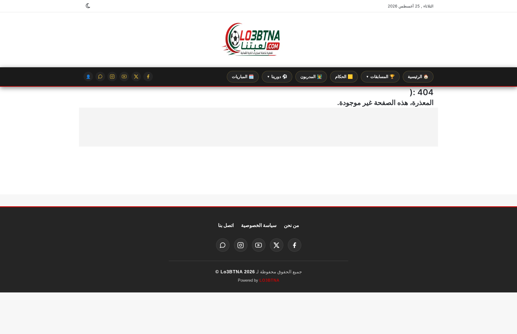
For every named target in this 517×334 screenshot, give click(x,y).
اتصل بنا (226, 225)
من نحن (291, 225)
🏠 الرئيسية (418, 76)
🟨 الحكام (344, 76)
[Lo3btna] (258, 40)
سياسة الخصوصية (258, 225)
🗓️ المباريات (243, 76)
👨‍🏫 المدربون (311, 76)
